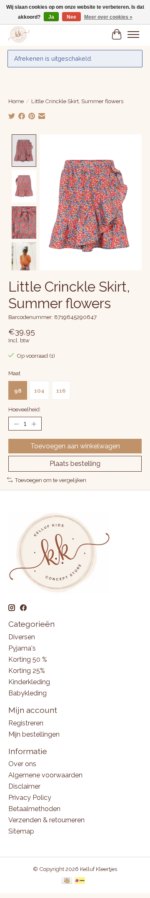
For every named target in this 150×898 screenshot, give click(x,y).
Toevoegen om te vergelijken (50, 480)
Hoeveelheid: (24, 409)
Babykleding (27, 693)
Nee (71, 17)
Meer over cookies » (108, 17)
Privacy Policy (29, 798)
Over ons (22, 764)
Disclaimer (24, 786)
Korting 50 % (27, 659)
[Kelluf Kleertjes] (19, 34)
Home (16, 101)
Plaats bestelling (75, 464)
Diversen (21, 637)
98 (18, 390)
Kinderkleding (29, 682)
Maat (14, 373)
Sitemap (21, 831)
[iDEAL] (80, 881)
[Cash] (67, 881)
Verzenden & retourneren (46, 820)
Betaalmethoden (34, 809)
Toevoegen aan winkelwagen (75, 446)
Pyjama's (22, 648)
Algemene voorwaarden (45, 775)
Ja (51, 17)
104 (39, 390)
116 (61, 390)
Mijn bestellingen (34, 734)
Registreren (25, 723)
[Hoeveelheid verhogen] (33, 423)
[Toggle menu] (133, 34)
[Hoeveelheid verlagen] (16, 423)
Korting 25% (26, 671)
